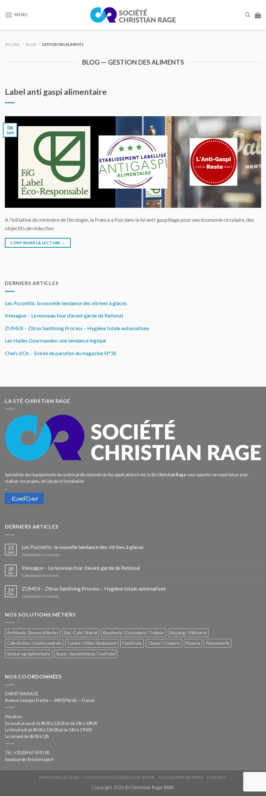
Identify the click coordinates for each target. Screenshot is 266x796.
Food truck (132, 643)
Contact (217, 777)
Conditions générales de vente (119, 777)
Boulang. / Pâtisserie (188, 632)
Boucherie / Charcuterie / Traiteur (133, 632)
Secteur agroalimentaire (28, 653)
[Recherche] (247, 15)
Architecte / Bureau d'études (32, 632)
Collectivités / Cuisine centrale (34, 643)
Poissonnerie (217, 643)
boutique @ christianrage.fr (29, 759)
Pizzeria (193, 643)
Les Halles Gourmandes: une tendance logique (55, 340)
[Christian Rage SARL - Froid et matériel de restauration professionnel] (133, 15)
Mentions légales (59, 777)
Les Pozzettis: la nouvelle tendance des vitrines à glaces (66, 303)
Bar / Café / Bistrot (80, 632)
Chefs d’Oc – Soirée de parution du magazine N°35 (60, 353)
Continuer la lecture (37, 242)
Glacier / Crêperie (164, 643)
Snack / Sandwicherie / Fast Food (85, 653)
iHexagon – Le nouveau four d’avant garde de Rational (64, 315)
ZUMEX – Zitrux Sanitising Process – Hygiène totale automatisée (77, 328)
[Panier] (258, 15)
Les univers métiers (181, 777)
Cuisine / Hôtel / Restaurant (91, 643)
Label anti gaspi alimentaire (56, 91)
